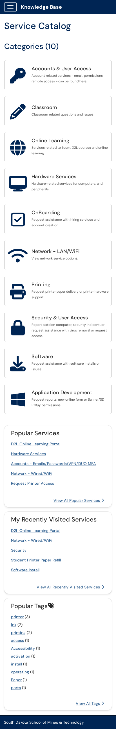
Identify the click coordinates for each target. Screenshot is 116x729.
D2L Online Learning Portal (35, 443)
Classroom (44, 107)
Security (18, 550)
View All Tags (88, 703)
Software (42, 356)
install (16, 664)
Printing (41, 284)
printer (17, 616)
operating (20, 671)
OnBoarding (46, 212)
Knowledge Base (41, 7)
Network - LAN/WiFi (56, 251)
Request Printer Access (32, 483)
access (17, 640)
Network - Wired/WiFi (31, 473)
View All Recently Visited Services (69, 587)
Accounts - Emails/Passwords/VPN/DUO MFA (53, 463)
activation (20, 656)
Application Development (62, 392)
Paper (16, 679)
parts (16, 687)
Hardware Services (54, 176)
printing (18, 632)
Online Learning (50, 140)
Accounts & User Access (61, 68)
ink (13, 624)
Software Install (25, 569)
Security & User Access (60, 317)
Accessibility (23, 648)
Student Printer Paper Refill (36, 560)
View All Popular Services (77, 500)
